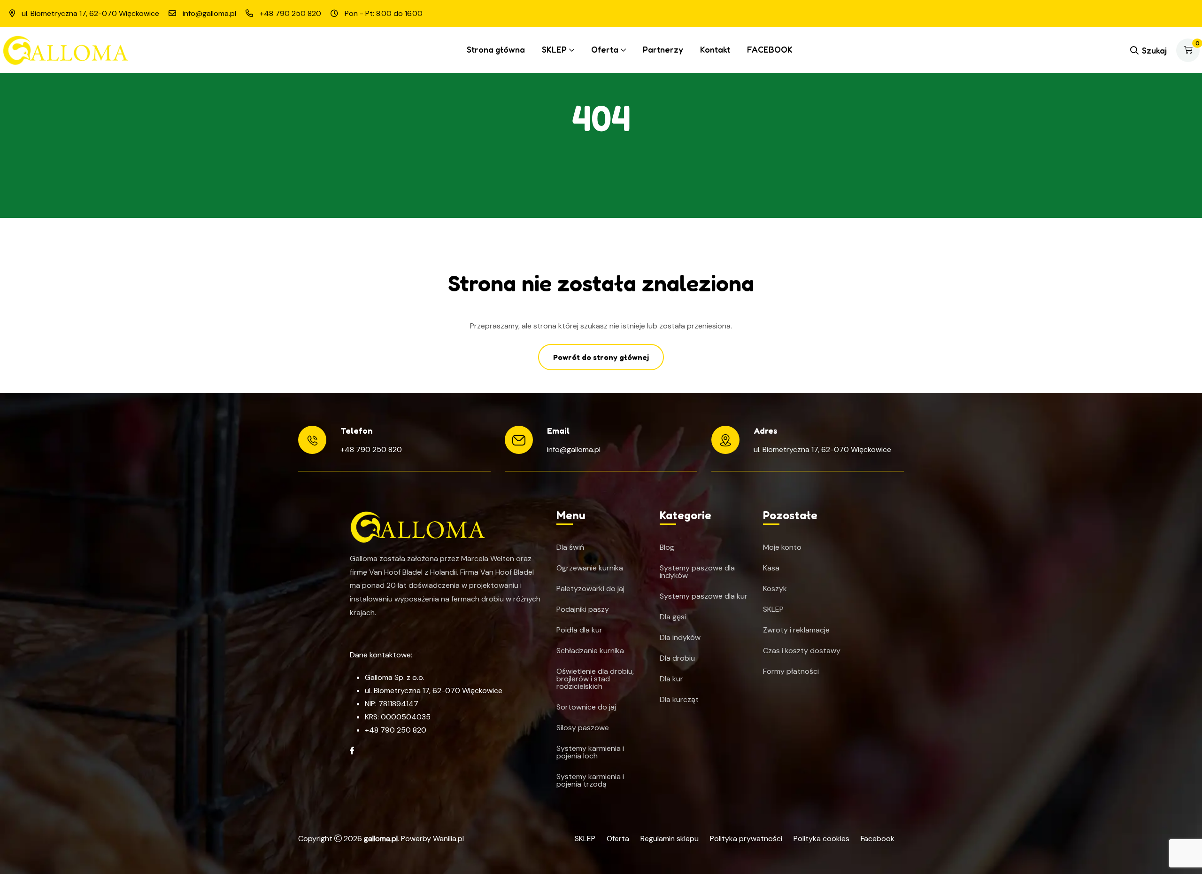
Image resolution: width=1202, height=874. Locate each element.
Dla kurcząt (679, 699)
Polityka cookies (821, 838)
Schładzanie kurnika (590, 651)
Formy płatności (791, 671)
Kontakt (715, 49)
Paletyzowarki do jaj (590, 589)
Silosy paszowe (582, 728)
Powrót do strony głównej (601, 357)
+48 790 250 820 (371, 449)
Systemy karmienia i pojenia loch (590, 752)
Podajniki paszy (582, 609)
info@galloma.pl (574, 449)
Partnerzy (663, 49)
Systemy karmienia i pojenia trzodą (590, 780)
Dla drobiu (677, 658)
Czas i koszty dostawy (801, 651)
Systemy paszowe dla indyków (697, 571)
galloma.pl (381, 838)
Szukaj (1154, 50)
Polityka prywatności (746, 838)
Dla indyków (680, 637)
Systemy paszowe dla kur (703, 596)
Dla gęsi (673, 617)
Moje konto (782, 547)
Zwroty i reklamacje (796, 630)
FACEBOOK (770, 49)
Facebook (877, 838)
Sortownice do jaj (586, 707)
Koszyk (775, 589)
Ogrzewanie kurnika (589, 568)
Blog (667, 547)
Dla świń (570, 547)
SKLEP (554, 49)
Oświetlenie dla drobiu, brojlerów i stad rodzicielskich (595, 679)
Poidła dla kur (579, 630)
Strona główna (496, 49)
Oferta (604, 49)
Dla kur (671, 679)
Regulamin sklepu (669, 838)
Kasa (771, 568)
